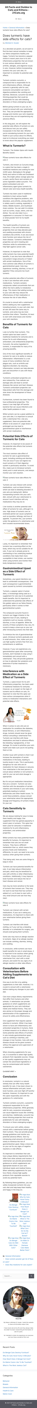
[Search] (31, 1276)
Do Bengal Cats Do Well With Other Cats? (13, 1244)
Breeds (5, 1384)
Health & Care (8, 1391)
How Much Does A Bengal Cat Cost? (25, 1210)
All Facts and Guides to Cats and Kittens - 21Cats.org (18, 10)
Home (5, 28)
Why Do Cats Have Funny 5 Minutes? (17, 1356)
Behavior (6, 1381)
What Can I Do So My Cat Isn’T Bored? (25, 1232)
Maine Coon (7, 1394)
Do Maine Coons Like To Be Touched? (13, 1222)
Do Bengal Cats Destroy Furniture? (16, 1352)
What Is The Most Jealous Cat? (15, 1365)
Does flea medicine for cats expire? (18, 1265)
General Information (16, 28)
